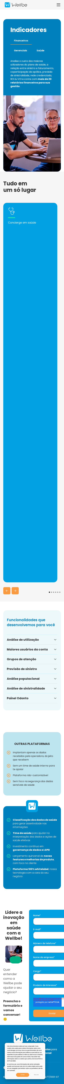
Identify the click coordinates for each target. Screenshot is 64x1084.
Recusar (36, 1075)
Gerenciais (20, 50)
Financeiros (21, 40)
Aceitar (23, 1075)
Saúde (40, 50)
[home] (15, 5)
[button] (58, 4)
